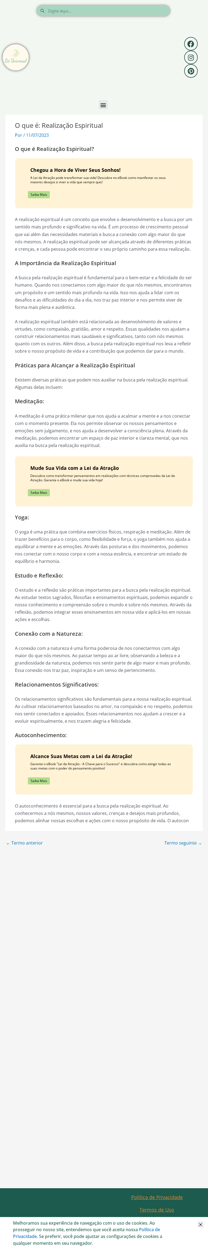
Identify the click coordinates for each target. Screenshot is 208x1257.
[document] (104, 628)
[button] (201, 1224)
